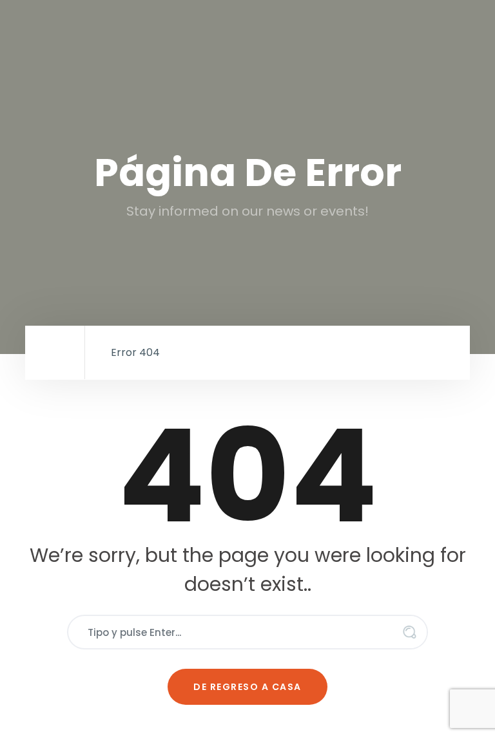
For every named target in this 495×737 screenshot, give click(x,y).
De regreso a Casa (247, 686)
